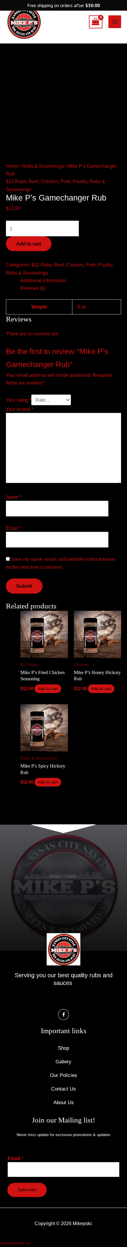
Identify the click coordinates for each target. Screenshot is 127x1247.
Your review (19, 409)
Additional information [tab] (43, 280)
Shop (63, 1048)
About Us (63, 1102)
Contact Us (63, 1089)
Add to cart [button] (48, 689)
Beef (33, 181)
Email (13, 528)
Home (12, 166)
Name (14, 497)
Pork (65, 181)
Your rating (18, 400)
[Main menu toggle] (114, 21)
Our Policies (63, 1075)
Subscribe (27, 1190)
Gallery (63, 1062)
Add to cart (28, 243)
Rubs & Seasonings (43, 166)
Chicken (49, 181)
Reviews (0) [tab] (32, 288)
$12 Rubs (16, 181)
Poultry (80, 181)
